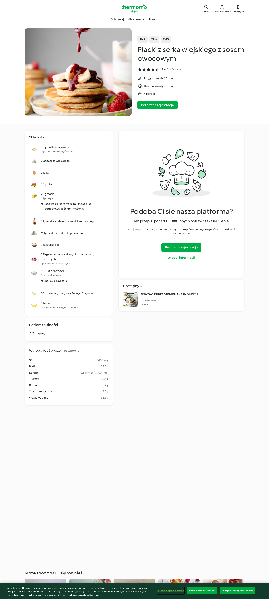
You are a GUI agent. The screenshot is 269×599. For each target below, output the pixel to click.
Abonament (136, 19)
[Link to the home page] (134, 8)
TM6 (154, 39)
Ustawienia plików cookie (170, 590)
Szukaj (206, 11)
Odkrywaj (117, 19)
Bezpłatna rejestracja (157, 105)
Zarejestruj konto (222, 11)
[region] (134, 591)
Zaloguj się (239, 11)
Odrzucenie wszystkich (202, 590)
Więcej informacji (181, 258)
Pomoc (153, 19)
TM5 (166, 39)
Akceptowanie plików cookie (237, 590)
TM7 (142, 39)
